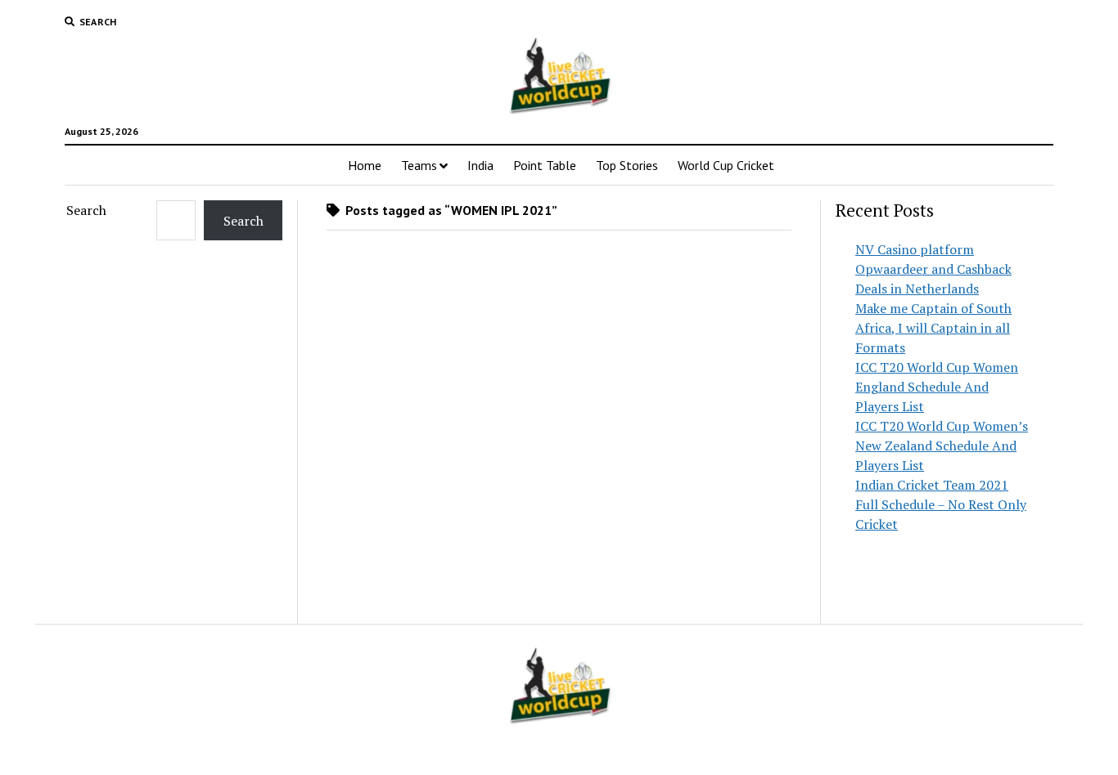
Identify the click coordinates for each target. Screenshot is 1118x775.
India (480, 165)
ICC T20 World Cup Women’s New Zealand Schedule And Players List (941, 445)
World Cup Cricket (726, 165)
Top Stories (627, 165)
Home (364, 165)
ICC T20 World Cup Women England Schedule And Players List (936, 386)
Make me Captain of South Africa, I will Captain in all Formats (933, 327)
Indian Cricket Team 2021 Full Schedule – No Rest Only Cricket (940, 504)
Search (86, 210)
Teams (419, 165)
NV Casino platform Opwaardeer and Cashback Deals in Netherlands (933, 269)
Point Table (544, 165)
